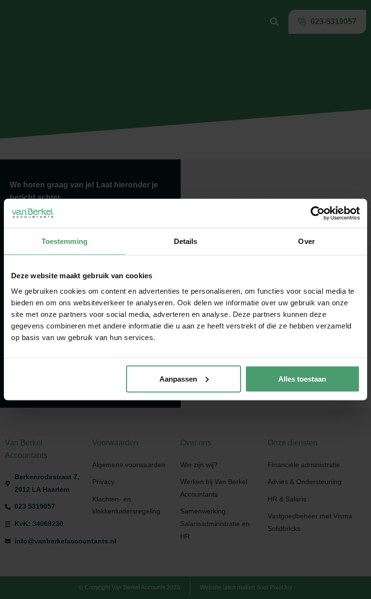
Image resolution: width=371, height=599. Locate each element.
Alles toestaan (302, 378)
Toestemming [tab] (64, 241)
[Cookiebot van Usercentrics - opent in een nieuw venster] (317, 213)
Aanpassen (178, 378)
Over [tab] (306, 241)
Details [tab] (186, 241)
